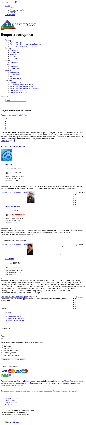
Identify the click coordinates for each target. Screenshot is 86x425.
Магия (66, 381)
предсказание (53, 383)
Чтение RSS (5, 96)
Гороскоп (48, 381)
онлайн (29, 383)
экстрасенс (19, 385)
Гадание (20, 381)
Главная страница (12, 398)
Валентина (9, 259)
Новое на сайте (11, 402)
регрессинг (78, 383)
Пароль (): (17, 10)
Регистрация (10, 15)
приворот (62, 383)
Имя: (12, 8)
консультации (14, 383)
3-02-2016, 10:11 (21, 115)
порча (45, 383)
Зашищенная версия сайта (15, 320)
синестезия (10, 385)
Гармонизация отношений (34, 381)
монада (23, 383)
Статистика (9, 405)
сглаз (3, 385)
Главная (8, 313)
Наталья (8, 164)
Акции (3, 381)
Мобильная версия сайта (14, 318)
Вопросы (13, 146)
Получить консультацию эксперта (14, 192)
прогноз (70, 383)
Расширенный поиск (13, 316)
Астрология (11, 381)
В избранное (20, 2)
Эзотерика (22, 146)
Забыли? (19, 10)
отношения (37, 383)
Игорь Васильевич (12, 206)
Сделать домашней (8, 2)
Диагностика (58, 381)
